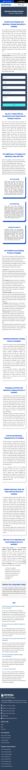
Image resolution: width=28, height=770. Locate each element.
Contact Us (3, 729)
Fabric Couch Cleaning (6, 735)
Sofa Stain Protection (5, 742)
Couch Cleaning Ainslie (6, 759)
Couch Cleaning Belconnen (6, 766)
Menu (20, 5)
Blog (2, 726)
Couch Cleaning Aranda (6, 763)
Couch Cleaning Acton (5, 756)
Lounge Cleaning (4, 740)
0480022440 (21, 1)
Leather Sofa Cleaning (5, 737)
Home (6, 13)
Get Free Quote (7, 1)
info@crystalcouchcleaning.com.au (9, 718)
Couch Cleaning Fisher (5, 749)
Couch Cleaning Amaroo (6, 761)
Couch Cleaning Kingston (6, 754)
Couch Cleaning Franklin (6, 751)
